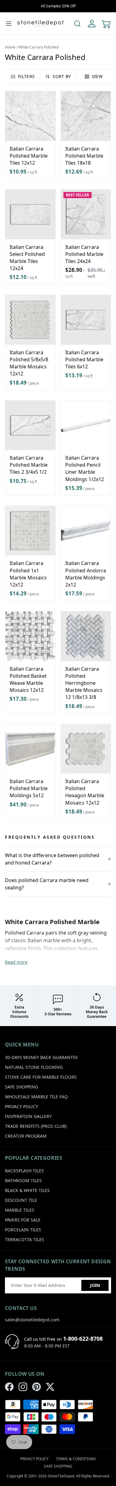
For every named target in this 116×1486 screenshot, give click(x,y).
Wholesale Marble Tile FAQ (36, 1097)
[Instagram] (23, 1386)
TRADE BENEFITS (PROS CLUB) (36, 1126)
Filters (26, 76)
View (97, 76)
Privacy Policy (21, 1106)
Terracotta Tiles (24, 1239)
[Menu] (8, 23)
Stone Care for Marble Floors (41, 1077)
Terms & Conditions (76, 1458)
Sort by (62, 76)
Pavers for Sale (23, 1220)
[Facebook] (9, 1386)
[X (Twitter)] (50, 1386)
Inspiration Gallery (28, 1116)
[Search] (77, 23)
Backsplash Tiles (24, 1171)
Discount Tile (21, 1200)
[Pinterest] (36, 1386)
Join (95, 1285)
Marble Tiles (19, 1210)
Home (10, 47)
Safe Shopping (21, 1087)
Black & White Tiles (27, 1190)
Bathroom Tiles (23, 1180)
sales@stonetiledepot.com (32, 1320)
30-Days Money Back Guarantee (41, 1057)
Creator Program (26, 1136)
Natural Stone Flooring (34, 1067)
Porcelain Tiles (23, 1230)
